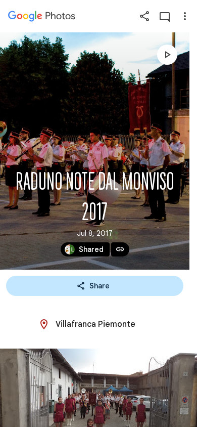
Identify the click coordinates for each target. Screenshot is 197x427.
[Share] (144, 16)
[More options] (185, 16)
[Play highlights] (167, 54)
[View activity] (165, 16)
